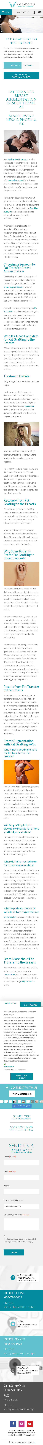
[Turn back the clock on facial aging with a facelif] (10, 1101)
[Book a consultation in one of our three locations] (32, 1101)
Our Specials (30, 1005)
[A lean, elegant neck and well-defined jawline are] (1, 1101)
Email (10, 1171)
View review (9, 1066)
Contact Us (23, 12)
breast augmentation (13, 287)
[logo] (21, 4)
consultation (9, 974)
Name (10, 1156)
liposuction (29, 406)
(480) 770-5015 (27, 981)
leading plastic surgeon (18, 159)
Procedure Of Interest (13, 1200)
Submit (14, 1252)
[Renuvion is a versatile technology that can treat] (23, 1101)
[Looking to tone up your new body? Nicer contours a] (41, 1101)
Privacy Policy (29, 1435)
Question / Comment (16, 1215)
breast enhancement (15, 180)
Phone (6, 1186)
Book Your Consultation (21, 75)
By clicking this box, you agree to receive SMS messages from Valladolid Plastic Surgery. (20, 1240)
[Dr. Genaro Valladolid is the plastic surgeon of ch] (28, 1101)
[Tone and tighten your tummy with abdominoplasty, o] (6, 1101)
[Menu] (3, 12)
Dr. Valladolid (10, 917)
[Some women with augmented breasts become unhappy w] (14, 1101)
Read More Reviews (21, 1076)
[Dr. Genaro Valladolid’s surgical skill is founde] (19, 1101)
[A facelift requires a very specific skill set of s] (36, 1101)
